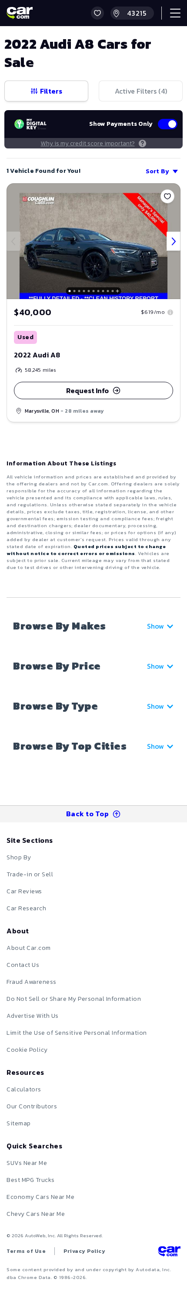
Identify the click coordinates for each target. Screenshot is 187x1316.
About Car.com (29, 948)
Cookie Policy (27, 1049)
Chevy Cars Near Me (36, 1213)
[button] (97, 13)
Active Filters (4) (141, 91)
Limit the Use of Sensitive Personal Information (77, 1032)
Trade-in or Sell (30, 874)
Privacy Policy (84, 1251)
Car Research (26, 908)
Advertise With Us (33, 1015)
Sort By (157, 171)
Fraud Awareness (32, 981)
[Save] (167, 196)
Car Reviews (24, 891)
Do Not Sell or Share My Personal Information (74, 998)
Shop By (19, 857)
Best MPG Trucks (31, 1180)
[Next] (173, 241)
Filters (51, 91)
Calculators (24, 1089)
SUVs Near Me (27, 1163)
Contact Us (23, 964)
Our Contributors (32, 1106)
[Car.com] (20, 13)
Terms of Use (26, 1251)
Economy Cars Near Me (40, 1197)
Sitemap (19, 1123)
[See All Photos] (93, 241)
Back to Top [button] (87, 813)
